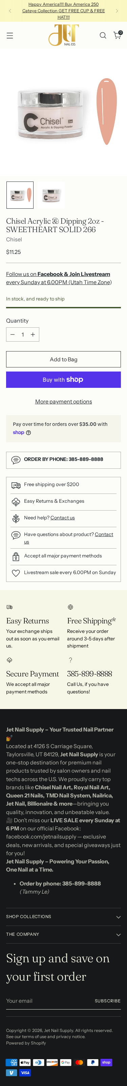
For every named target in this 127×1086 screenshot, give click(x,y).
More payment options (63, 401)
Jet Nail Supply (58, 1030)
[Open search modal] (103, 35)
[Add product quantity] (33, 334)
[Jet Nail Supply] (63, 35)
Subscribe (108, 1000)
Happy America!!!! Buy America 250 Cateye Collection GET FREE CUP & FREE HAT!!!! (63, 11)
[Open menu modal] (10, 35)
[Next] (116, 11)
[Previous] (10, 11)
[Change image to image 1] (20, 195)
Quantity (17, 320)
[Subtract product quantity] (12, 334)
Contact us (62, 518)
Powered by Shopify (26, 1043)
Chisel (14, 239)
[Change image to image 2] (51, 195)
